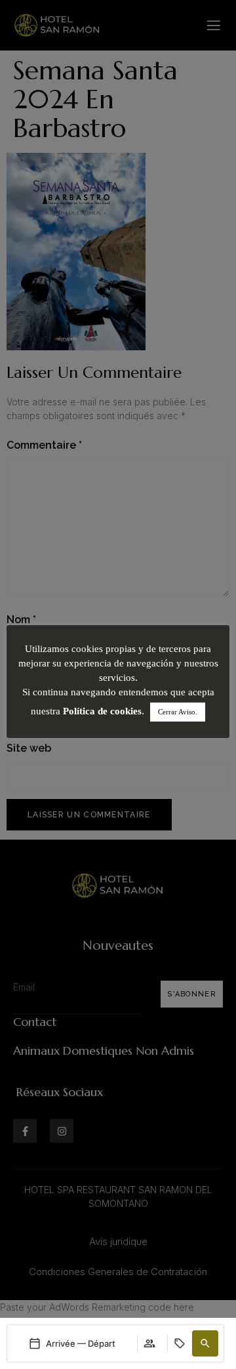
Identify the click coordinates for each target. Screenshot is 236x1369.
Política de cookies (102, 711)
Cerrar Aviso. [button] (177, 712)
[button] (205, 1343)
